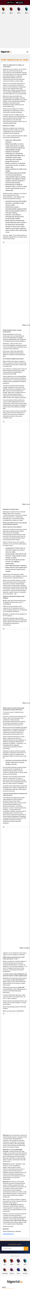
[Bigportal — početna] (6, 52)
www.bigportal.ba (8, 1234)
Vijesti (4, 1287)
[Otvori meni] (27, 51)
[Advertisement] (15, 32)
